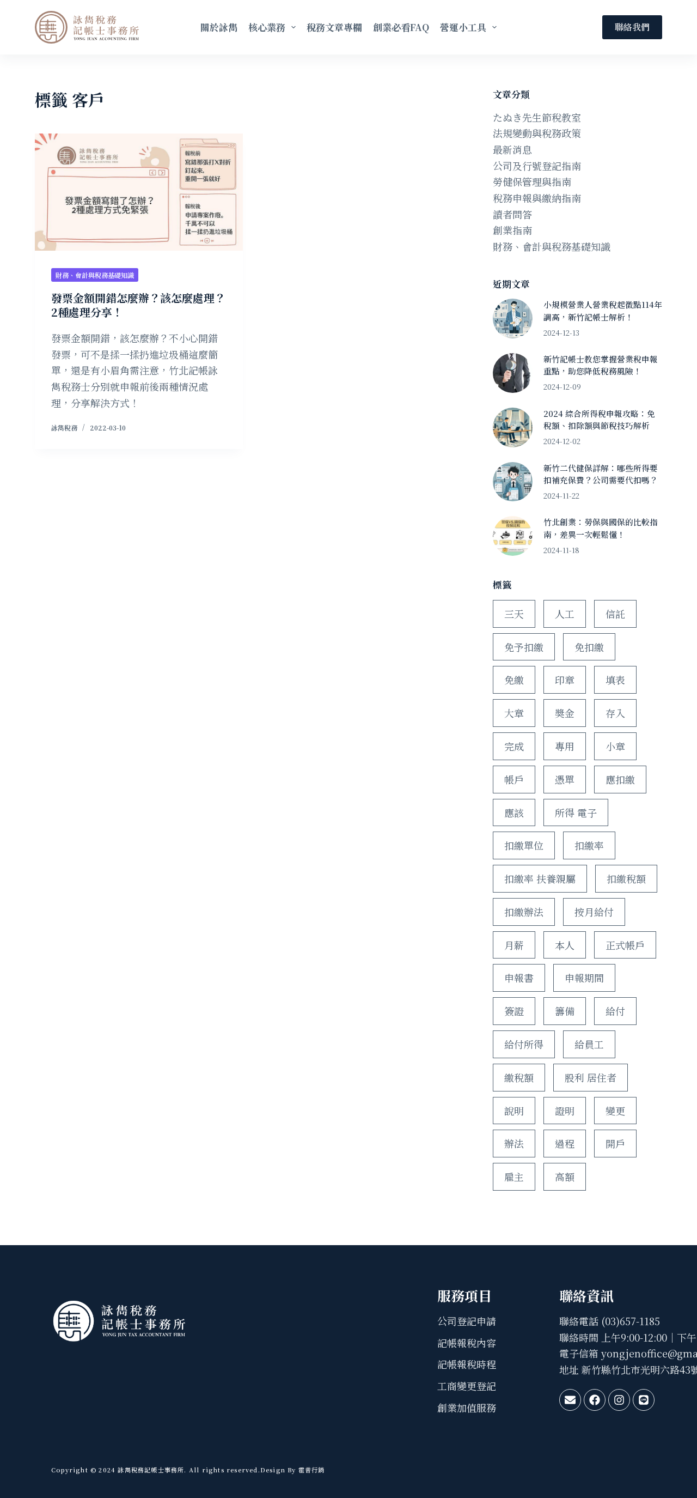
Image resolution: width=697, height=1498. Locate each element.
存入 (615, 713)
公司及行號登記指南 (537, 166)
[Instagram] (619, 1400)
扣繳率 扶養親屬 (540, 878)
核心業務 (266, 27)
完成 (514, 746)
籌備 (564, 1011)
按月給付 (594, 912)
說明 (514, 1110)
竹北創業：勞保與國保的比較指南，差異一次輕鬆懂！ (600, 527)
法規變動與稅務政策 (537, 133)
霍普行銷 (310, 1469)
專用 (564, 746)
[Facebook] (595, 1400)
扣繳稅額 (626, 878)
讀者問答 (512, 214)
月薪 (514, 945)
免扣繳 (589, 647)
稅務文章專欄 (334, 27)
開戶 (615, 1143)
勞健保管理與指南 (532, 181)
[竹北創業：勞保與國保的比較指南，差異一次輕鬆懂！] (513, 536)
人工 (564, 614)
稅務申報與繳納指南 (537, 198)
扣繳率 (589, 845)
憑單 (564, 779)
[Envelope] (570, 1400)
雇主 (514, 1176)
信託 (615, 614)
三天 (514, 614)
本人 (564, 945)
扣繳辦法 (523, 912)
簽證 (514, 1011)
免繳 (514, 679)
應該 (514, 812)
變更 (615, 1110)
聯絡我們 (632, 27)
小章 (615, 746)
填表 (615, 679)
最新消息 (512, 149)
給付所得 (523, 1044)
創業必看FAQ (401, 27)
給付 (615, 1011)
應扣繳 (620, 779)
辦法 (514, 1143)
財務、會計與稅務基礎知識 (95, 275)
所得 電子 (576, 812)
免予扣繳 (523, 647)
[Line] (644, 1400)
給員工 (589, 1044)
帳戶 (514, 779)
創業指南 (512, 230)
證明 (564, 1110)
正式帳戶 (625, 945)
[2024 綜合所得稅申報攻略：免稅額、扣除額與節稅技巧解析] (513, 427)
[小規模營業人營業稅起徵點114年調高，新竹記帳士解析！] (513, 318)
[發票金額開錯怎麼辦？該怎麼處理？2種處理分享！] (139, 192)
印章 (564, 679)
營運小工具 (463, 27)
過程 (564, 1143)
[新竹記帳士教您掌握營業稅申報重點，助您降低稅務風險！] (513, 373)
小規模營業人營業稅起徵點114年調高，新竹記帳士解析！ (602, 310)
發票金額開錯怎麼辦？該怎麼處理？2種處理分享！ (138, 305)
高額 (564, 1176)
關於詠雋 (218, 27)
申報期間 (584, 978)
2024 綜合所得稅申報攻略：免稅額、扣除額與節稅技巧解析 (599, 419)
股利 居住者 (590, 1077)
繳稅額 (519, 1077)
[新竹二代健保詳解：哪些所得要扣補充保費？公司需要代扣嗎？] (513, 482)
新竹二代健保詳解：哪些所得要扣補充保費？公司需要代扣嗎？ (600, 474)
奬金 (564, 713)
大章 (514, 713)
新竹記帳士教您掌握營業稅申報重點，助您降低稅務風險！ (600, 365)
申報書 (519, 978)
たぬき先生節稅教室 (537, 117)
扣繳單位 (523, 845)
